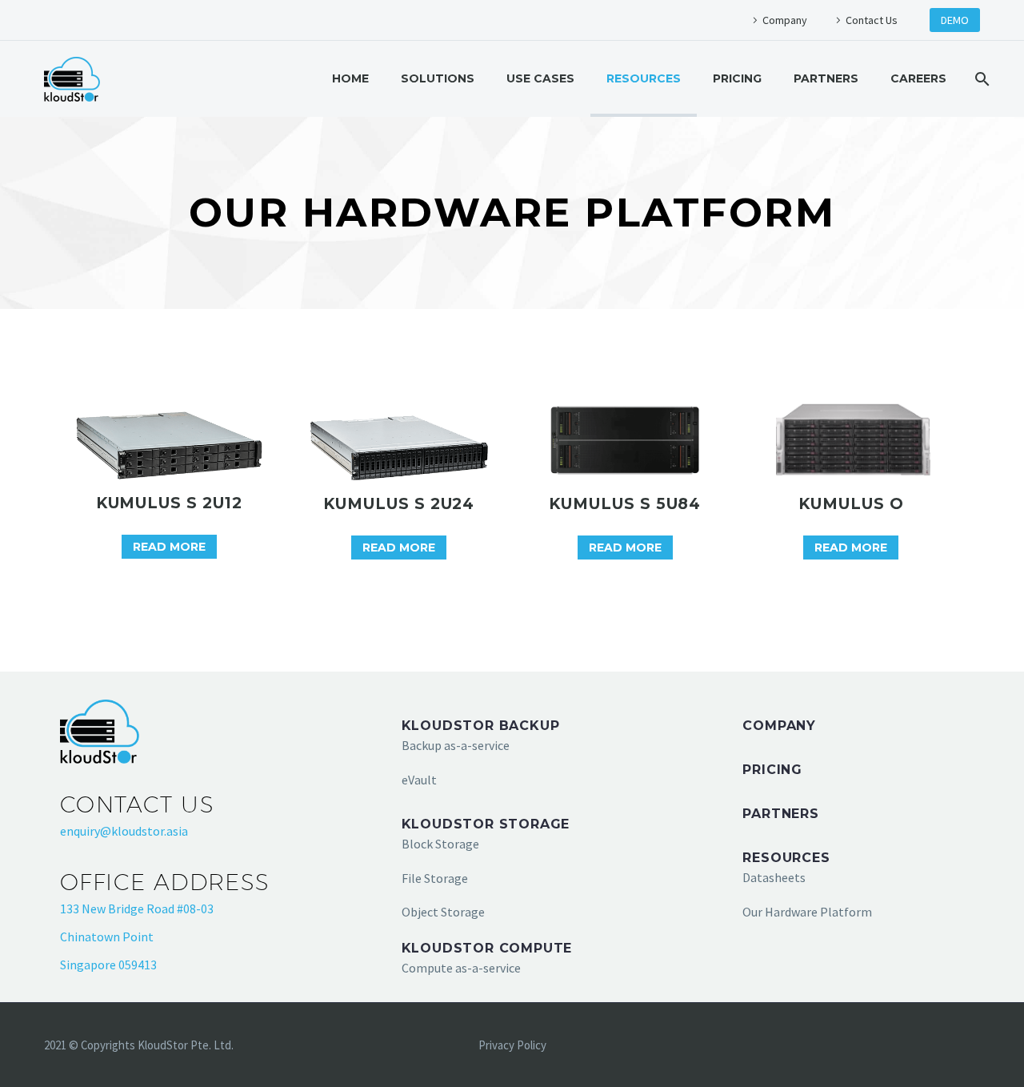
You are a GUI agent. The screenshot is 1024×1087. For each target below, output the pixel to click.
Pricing (737, 78)
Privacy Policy (512, 1046)
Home (350, 78)
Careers (918, 78)
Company (784, 20)
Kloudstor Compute (487, 948)
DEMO (955, 20)
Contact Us (872, 20)
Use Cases (540, 78)
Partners (826, 78)
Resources (643, 78)
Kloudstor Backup (481, 725)
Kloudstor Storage (486, 824)
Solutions (437, 78)
